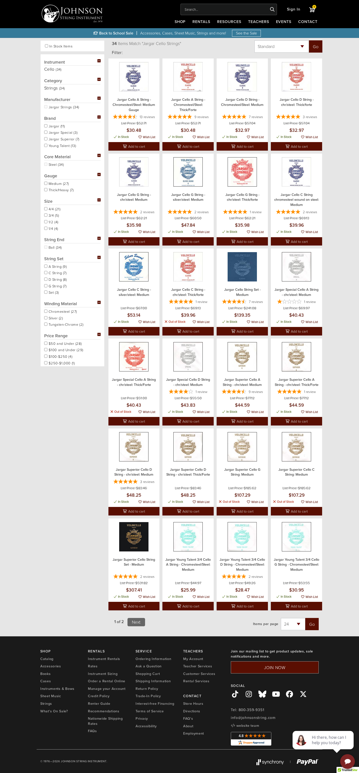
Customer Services (199, 673)
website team (247, 725)
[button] (294, 9)
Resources (229, 21)
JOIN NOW (274, 667)
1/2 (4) (52, 221)
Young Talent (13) (61, 145)
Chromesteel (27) (62, 311)
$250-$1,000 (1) (61, 362)
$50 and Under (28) (64, 343)
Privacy (142, 718)
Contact (307, 21)
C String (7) (57, 272)
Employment (193, 733)
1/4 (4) (52, 228)
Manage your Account (107, 688)
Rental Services (196, 681)
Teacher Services (197, 666)
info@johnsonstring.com (253, 717)
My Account (193, 658)
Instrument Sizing (102, 673)
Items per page (265, 624)
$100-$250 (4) (59, 356)
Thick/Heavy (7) (60, 189)
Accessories (50, 666)
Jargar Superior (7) (63, 138)
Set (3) (53, 292)
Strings (46, 703)
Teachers (258, 21)
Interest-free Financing (155, 703)
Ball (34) (54, 247)
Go (315, 46)
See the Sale (246, 33)
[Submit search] (272, 9)
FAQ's (188, 718)
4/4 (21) (53, 208)
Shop (180, 21)
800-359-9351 (251, 710)
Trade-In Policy (148, 696)
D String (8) (57, 279)
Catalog (46, 658)
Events (284, 21)
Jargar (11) (56, 125)
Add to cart (136, 146)
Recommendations (103, 711)
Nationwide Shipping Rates (105, 721)
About (188, 726)
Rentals (201, 21)
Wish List (148, 137)
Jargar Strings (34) (63, 106)
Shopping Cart (148, 673)
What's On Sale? (54, 711)
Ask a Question (149, 666)
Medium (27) (58, 183)
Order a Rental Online (106, 681)
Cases (45, 681)
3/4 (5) (53, 215)
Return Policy (147, 688)
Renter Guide (99, 703)
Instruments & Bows (57, 688)
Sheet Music (50, 696)
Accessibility (146, 726)
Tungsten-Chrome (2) (65, 324)
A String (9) (57, 266)
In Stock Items (61, 46)
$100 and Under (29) (65, 349)
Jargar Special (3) (62, 132)
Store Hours (193, 703)
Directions (191, 711)
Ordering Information (153, 658)
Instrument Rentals (104, 658)
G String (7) (57, 285)
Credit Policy (98, 696)
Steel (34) (55, 164)
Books (45, 673)
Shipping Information (153, 681)
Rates (93, 666)
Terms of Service (150, 711)
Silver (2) (55, 317)
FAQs (92, 731)
